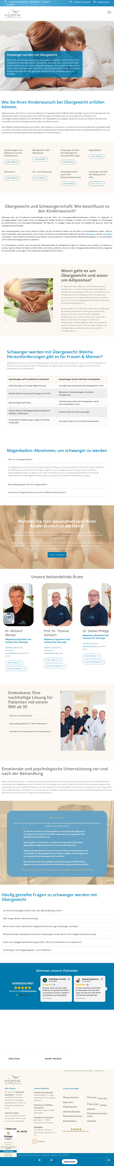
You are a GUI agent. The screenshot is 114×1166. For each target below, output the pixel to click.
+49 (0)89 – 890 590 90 (53, 1058)
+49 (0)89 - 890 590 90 (82, 2)
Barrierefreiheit (64, 1155)
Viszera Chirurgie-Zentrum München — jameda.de (84, 1071)
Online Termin (14, 1058)
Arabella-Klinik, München (18, 2)
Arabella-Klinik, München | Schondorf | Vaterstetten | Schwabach (43, 1161)
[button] (105, 988)
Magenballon (90, 234)
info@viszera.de (103, 2)
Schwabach (10, 4)
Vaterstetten (35, 2)
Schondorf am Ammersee (43, 1117)
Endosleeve (107, 234)
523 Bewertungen (28, 991)
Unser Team (102, 1098)
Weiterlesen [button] (47, 998)
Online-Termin (69, 1162)
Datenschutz (45, 1155)
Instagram (41, 1141)
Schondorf (46, 2)
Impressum (54, 1155)
